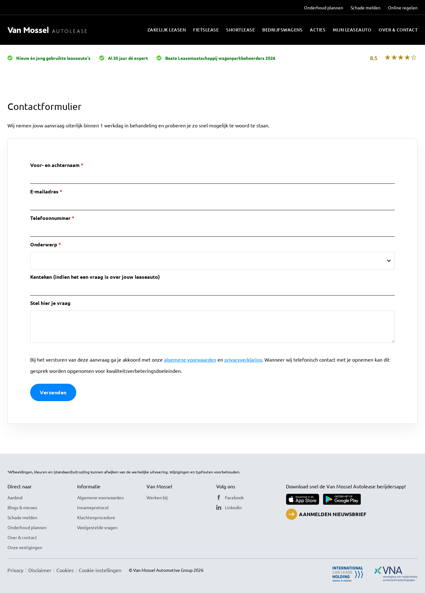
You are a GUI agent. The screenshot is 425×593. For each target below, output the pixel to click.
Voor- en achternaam (55, 165)
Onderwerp (43, 244)
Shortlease (240, 30)
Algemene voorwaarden (100, 497)
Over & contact (398, 30)
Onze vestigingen (24, 547)
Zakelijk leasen (166, 30)
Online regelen (403, 7)
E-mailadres (44, 191)
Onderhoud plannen (323, 7)
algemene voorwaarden (190, 359)
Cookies (65, 570)
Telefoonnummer (50, 218)
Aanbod (14, 497)
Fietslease (206, 30)
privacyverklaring (243, 359)
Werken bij (157, 497)
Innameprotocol (93, 507)
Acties (317, 30)
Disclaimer (39, 570)
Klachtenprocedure (96, 517)
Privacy (15, 570)
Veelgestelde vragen (97, 527)
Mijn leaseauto (352, 30)
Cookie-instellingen (100, 570)
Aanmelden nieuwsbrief (332, 514)
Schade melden (366, 7)
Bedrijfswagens (282, 30)
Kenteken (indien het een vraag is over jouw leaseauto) (95, 276)
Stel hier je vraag (50, 303)
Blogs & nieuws (22, 507)
